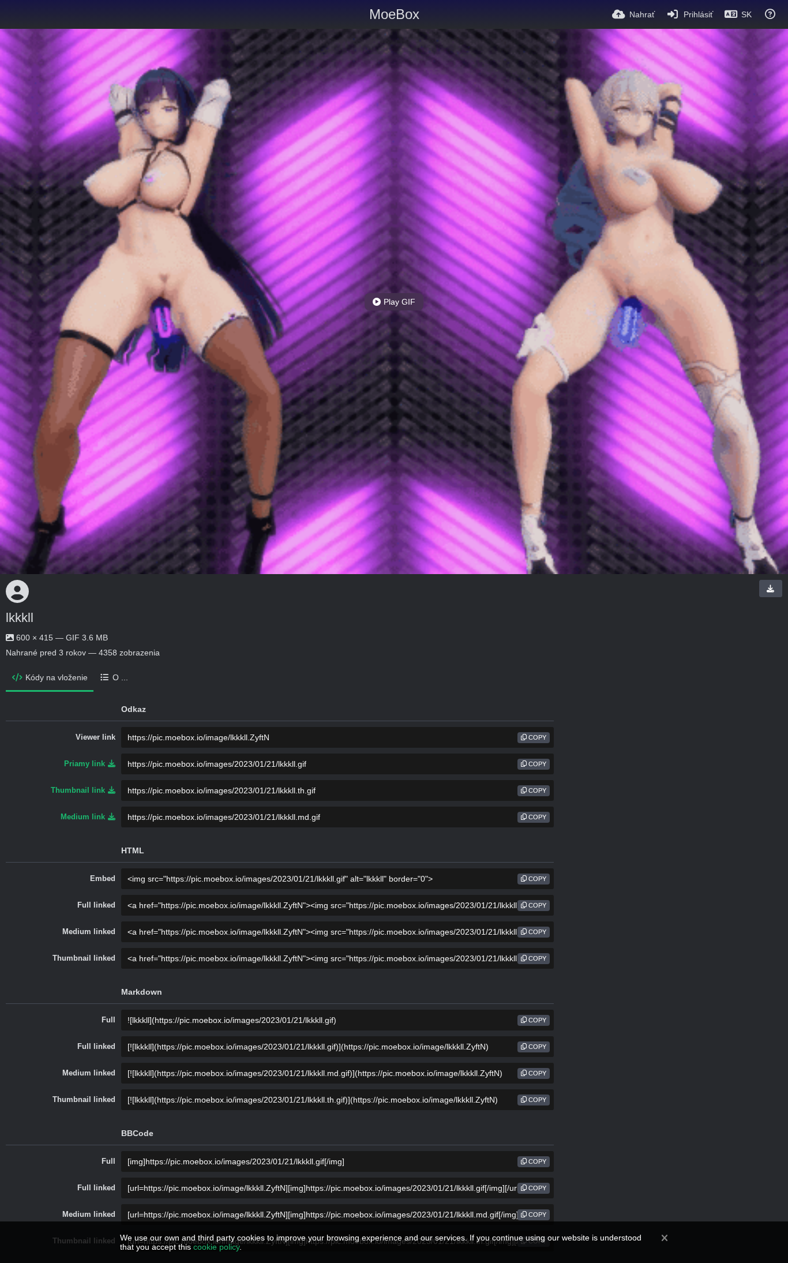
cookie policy (216, 1246)
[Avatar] (17, 591)
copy (536, 737)
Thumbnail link (78, 790)
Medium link (83, 816)
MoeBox (394, 14)
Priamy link (84, 763)
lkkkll (19, 617)
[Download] (770, 588)
